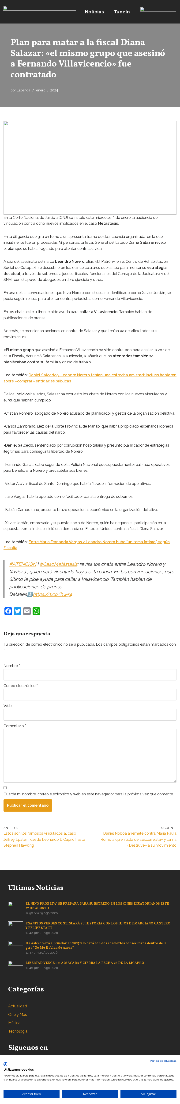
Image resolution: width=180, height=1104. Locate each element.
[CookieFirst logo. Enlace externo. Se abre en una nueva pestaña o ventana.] (5, 1064)
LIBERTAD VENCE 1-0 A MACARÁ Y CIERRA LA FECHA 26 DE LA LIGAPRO (85, 963)
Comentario (15, 726)
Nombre (12, 666)
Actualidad (17, 1006)
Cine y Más (17, 1014)
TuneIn (122, 11)
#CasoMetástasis (58, 564)
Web (8, 705)
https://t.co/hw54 (52, 594)
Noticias (94, 11)
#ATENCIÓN (22, 564)
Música (14, 1023)
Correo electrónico (21, 686)
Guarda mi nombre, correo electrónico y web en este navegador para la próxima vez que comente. (89, 794)
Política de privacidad (163, 1060)
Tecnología (17, 1031)
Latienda (23, 90)
